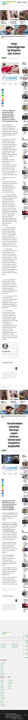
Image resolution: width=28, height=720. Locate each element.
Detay (14, 718)
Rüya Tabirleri (9, 686)
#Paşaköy (14, 589)
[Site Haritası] (15, 639)
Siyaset (2, 668)
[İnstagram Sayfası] (6, 639)
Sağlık (2, 670)
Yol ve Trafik (2, 684)
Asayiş (2, 675)
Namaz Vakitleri (2, 687)
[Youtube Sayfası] (8, 639)
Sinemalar (3, 697)
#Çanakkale (5, 591)
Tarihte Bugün (2, 695)
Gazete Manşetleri (3, 704)
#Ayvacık (4, 588)
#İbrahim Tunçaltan (6, 589)
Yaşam (8, 8)
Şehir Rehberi (2, 701)
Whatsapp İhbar (15, 646)
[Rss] (13, 639)
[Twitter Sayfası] (3, 639)
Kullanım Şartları (15, 644)
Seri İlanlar (3, 699)
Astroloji (9, 688)
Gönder (16, 368)
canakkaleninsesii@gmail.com (8, 354)
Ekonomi (2, 666)
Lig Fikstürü (2, 692)
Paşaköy (15, 524)
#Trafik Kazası (10, 588)
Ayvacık (11, 513)
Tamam (20, 718)
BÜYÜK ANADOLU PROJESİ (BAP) (25, 145)
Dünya (8, 387)
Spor (2, 672)
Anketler (10, 682)
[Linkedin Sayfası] (10, 639)
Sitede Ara (10, 680)
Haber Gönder (15, 647)
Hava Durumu (2, 681)
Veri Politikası (3, 647)
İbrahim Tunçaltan (9, 531)
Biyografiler (10, 683)
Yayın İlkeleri (3, 646)
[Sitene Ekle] (17, 639)
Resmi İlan (3, 673)
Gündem (19, 2)
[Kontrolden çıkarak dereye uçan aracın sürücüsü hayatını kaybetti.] (10, 459)
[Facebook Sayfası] (1, 639)
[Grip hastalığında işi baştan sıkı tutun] (10, 67)
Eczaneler (3, 689)
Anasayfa (3, 8)
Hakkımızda (3, 644)
